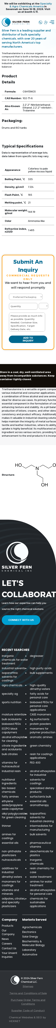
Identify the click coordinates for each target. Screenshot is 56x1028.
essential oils (10, 843)
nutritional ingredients (9, 781)
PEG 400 (35, 762)
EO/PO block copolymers (9, 730)
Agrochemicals (32, 927)
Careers (7, 943)
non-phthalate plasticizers (11, 853)
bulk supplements (41, 673)
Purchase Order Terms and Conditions (28, 1001)
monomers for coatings (11, 883)
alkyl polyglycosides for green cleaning (14, 815)
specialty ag (10, 694)
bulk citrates (10, 754)
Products (7, 926)
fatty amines (10, 796)
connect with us (21, 619)
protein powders (40, 724)
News (5, 939)
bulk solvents (38, 834)
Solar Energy (30, 936)
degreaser (36, 656)
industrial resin (11, 771)
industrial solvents (13, 668)
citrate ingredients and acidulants (14, 747)
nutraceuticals (11, 860)
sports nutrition (11, 702)
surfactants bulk (40, 796)
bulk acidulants (12, 719)
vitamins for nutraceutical (10, 764)
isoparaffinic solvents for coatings (10, 676)
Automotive (29, 954)
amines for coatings (9, 836)
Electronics (29, 932)
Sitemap (28, 986)
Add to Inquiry (28, 339)
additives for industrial (10, 870)
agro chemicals (12, 685)
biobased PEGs (11, 724)
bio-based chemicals (8, 790)
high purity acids (41, 668)
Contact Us (9, 948)
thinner (6, 826)
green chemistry (40, 745)
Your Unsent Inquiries (9, 955)
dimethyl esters (12, 877)
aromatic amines (41, 737)
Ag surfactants (39, 719)
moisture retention (14, 714)
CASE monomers (40, 714)
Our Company (8, 932)
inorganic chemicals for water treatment (15, 659)
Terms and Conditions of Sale (28, 993)
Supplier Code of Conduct (28, 1010)
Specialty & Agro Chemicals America (31, 5)
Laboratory (29, 950)
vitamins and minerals (10, 892)
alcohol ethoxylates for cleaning (14, 739)
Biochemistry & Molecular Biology (33, 943)
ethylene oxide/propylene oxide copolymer (12, 805)
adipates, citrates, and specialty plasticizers (13, 902)
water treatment (41, 877)
